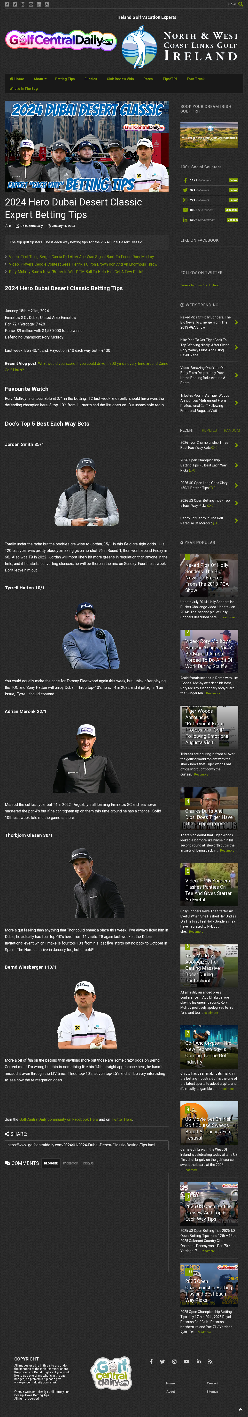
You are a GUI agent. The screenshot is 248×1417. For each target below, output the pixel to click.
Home (19, 79)
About (38, 79)
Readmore (228, 617)
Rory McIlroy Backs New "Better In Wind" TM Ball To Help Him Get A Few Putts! (76, 271)
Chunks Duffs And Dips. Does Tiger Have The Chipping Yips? (209, 817)
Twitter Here (121, 1119)
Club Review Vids (120, 79)
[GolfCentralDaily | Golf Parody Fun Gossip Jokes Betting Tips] (61, 49)
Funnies (91, 79)
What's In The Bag (24, 89)
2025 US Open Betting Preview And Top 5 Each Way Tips (208, 1213)
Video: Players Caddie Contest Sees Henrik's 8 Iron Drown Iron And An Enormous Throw (83, 264)
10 (189, 1272)
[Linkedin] (39, 4)
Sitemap (212, 1391)
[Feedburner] (47, 4)
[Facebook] (7, 4)
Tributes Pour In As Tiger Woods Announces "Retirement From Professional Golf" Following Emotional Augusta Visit (207, 723)
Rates (148, 79)
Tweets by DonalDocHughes (199, 285)
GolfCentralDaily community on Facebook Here (58, 1119)
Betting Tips (65, 79)
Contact (212, 1383)
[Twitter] (15, 4)
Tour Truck (195, 79)
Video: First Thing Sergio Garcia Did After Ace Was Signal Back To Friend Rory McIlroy (81, 256)
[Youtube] (31, 4)
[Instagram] (23, 4)
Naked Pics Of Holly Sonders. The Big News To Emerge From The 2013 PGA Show (207, 577)
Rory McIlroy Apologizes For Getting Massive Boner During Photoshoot (202, 968)
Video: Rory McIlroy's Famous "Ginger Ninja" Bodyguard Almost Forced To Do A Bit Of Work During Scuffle (208, 653)
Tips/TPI (170, 79)
